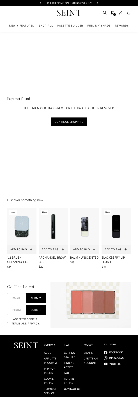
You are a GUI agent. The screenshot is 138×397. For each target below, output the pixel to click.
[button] (113, 12)
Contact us (72, 388)
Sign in (88, 352)
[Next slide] (98, 3)
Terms (16, 323)
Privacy (33, 323)
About (48, 352)
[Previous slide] (40, 3)
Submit (36, 298)
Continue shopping (69, 121)
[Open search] (105, 12)
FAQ (66, 372)
